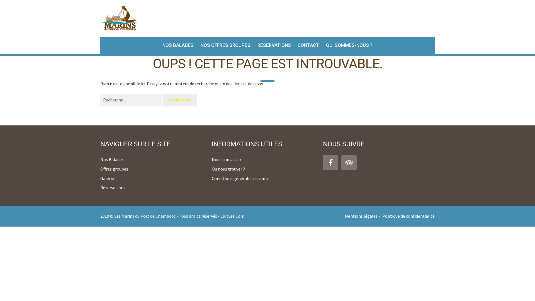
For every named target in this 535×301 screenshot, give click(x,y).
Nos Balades (112, 159)
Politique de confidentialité (408, 216)
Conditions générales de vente (240, 178)
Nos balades (178, 45)
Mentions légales (361, 216)
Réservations (274, 45)
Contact (308, 45)
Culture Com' (232, 216)
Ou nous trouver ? (228, 169)
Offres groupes (114, 169)
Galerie (107, 178)
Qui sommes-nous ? (349, 45)
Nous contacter (226, 159)
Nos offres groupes (226, 45)
